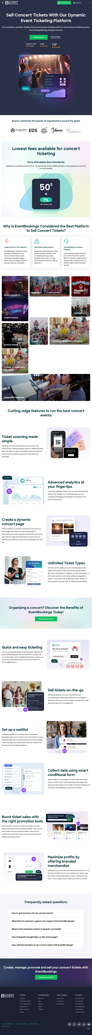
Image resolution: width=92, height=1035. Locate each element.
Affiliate (40, 1009)
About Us (41, 998)
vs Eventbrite (79, 1001)
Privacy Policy (34, 1024)
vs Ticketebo (79, 1004)
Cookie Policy (5, 1026)
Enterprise (23, 1006)
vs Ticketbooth (80, 1006)
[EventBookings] (11, 2)
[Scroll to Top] (89, 1028)
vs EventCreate (80, 1012)
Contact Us (60, 1001)
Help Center (60, 998)
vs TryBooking (79, 998)
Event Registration (25, 1004)
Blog (39, 1001)
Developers (60, 1004)
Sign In (40, 1006)
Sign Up (40, 1004)
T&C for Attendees (7, 1024)
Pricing (22, 1012)
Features (22, 998)
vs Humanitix (79, 1009)
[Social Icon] (69, 1024)
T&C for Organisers (21, 1024)
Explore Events (24, 1009)
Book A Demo (55, 37)
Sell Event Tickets (25, 1001)
